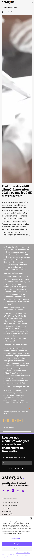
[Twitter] (8, 490)
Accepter (17, 544)
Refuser (17, 549)
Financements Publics (10, 7)
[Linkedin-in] (3, 490)
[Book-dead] (13, 490)
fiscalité (25, 412)
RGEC (5, 414)
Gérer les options (15, 538)
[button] (31, 518)
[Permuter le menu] (32, 2)
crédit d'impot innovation (12, 412)
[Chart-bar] (18, 490)
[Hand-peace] (23, 490)
